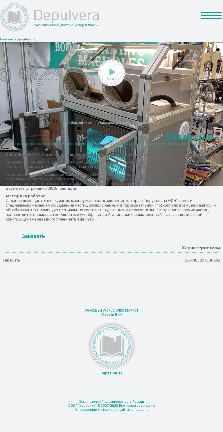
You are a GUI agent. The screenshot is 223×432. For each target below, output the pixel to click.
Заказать (33, 236)
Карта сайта (112, 373)
